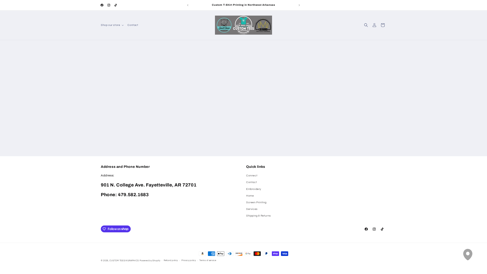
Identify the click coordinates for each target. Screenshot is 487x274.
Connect (251, 175)
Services (252, 209)
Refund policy (171, 260)
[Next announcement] (299, 5)
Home (250, 195)
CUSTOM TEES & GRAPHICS (124, 261)
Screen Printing (256, 202)
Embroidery (253, 189)
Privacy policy (188, 260)
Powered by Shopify (150, 261)
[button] (112, 25)
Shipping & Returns (258, 215)
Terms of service (207, 260)
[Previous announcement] (188, 5)
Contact (251, 182)
